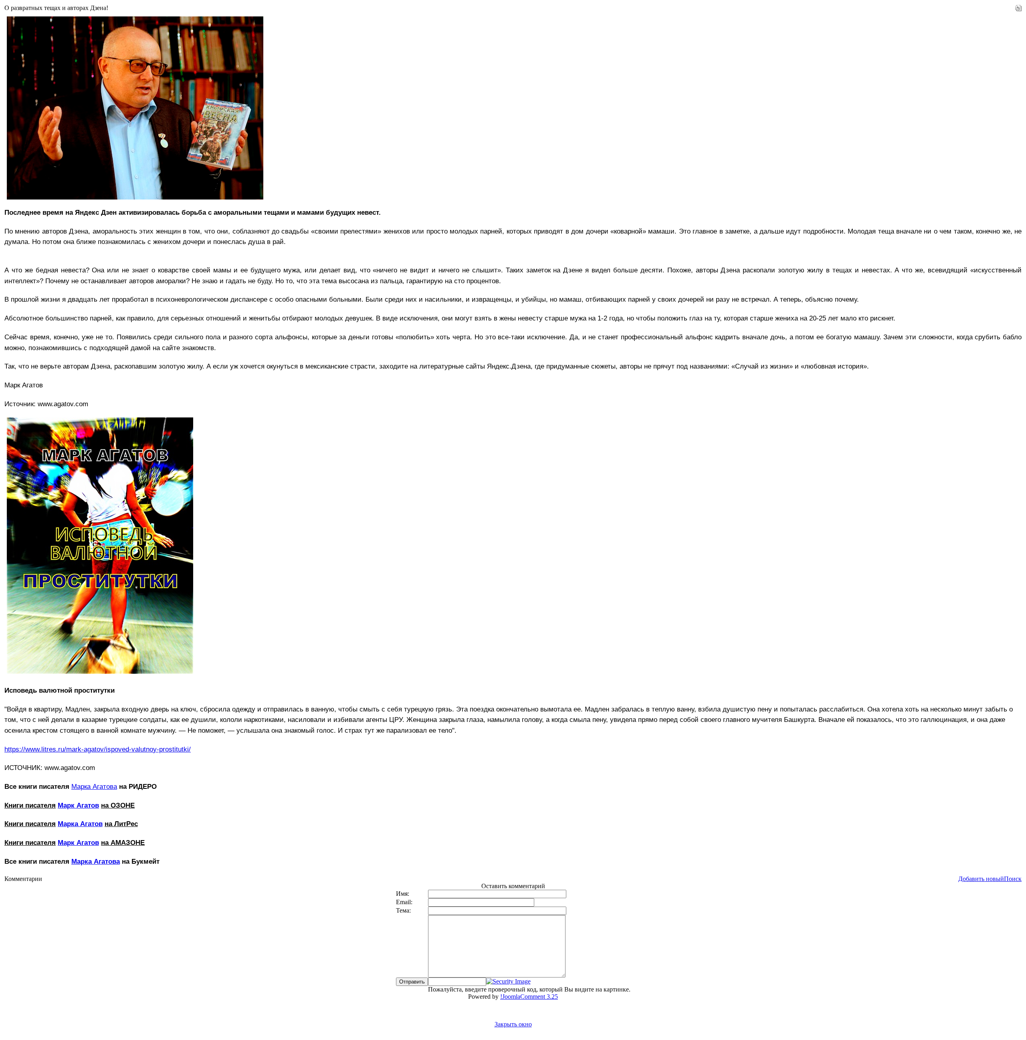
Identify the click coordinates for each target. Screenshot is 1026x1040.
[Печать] (1018, 5)
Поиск (1013, 878)
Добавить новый (981, 878)
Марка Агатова (94, 786)
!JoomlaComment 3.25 (529, 996)
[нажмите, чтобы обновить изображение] (508, 981)
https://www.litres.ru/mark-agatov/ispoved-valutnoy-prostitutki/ (97, 749)
